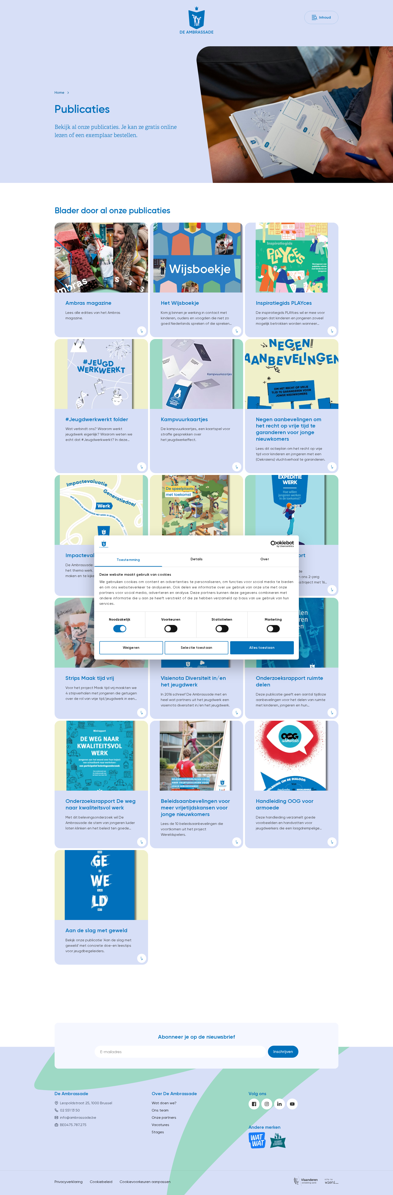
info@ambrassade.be (78, 1117)
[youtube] (292, 1104)
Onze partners (164, 1117)
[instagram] (266, 1104)
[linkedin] (279, 1104)
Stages (158, 1132)
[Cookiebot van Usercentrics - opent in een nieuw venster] (274, 544)
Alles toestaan (261, 648)
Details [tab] (197, 559)
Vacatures (160, 1125)
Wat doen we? (164, 1103)
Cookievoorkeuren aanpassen (145, 1182)
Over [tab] (264, 559)
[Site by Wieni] (331, 1182)
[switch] (170, 628)
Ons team (160, 1110)
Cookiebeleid (101, 1182)
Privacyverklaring (69, 1182)
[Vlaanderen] (305, 1182)
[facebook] (254, 1104)
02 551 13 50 (70, 1110)
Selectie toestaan (196, 648)
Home (59, 92)
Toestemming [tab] (128, 560)
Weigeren (131, 648)
